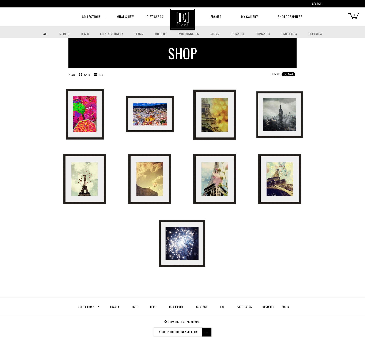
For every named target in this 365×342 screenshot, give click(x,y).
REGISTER (268, 307)
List (102, 74)
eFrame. (196, 322)
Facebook (280, 4)
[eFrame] (182, 22)
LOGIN (285, 307)
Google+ (291, 4)
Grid (87, 74)
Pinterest (286, 4)
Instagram (297, 4)
